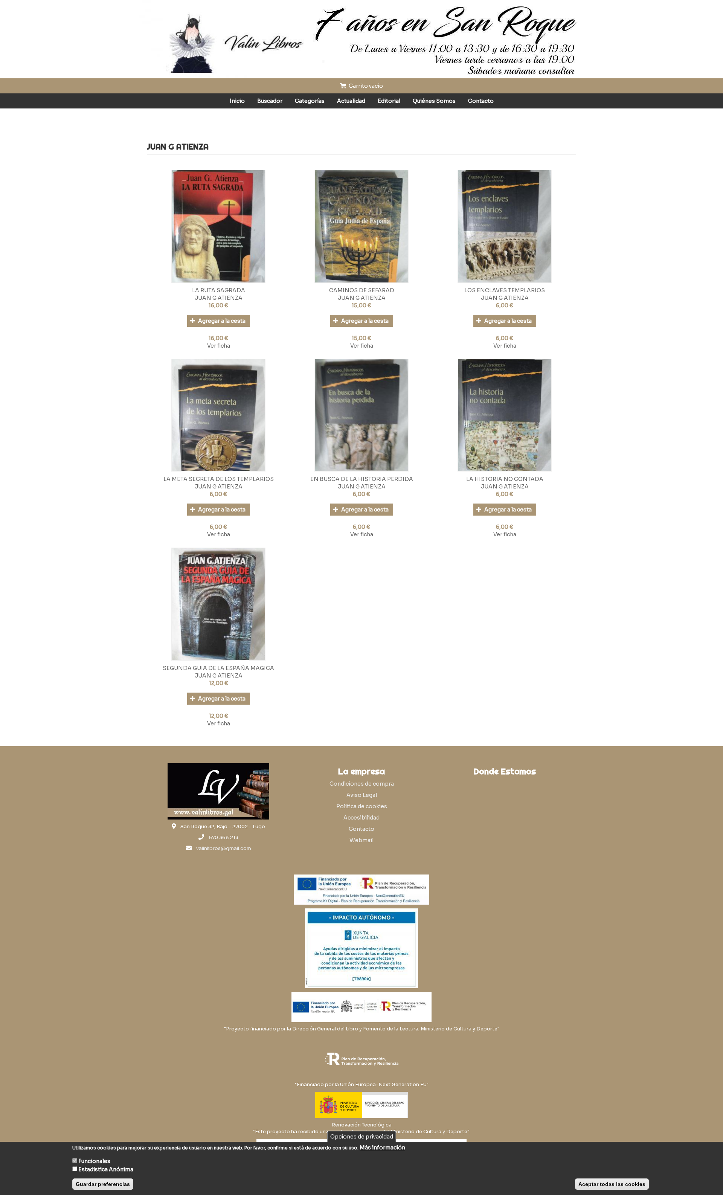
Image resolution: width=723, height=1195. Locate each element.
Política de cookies (361, 806)
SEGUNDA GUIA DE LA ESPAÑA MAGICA (218, 668)
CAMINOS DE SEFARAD (361, 290)
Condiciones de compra (361, 783)
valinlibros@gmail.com (223, 849)
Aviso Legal (361, 795)
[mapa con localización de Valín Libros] (504, 816)
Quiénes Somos (434, 101)
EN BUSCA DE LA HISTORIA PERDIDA (361, 479)
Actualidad (351, 101)
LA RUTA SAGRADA (218, 290)
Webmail (361, 840)
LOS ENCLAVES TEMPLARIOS (504, 290)
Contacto (481, 101)
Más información (382, 1147)
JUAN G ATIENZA (219, 298)
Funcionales (94, 1161)
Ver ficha (218, 345)
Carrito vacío (365, 85)
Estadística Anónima (105, 1169)
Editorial (389, 101)
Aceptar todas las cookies (611, 1184)
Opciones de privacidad (361, 1136)
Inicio (237, 101)
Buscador (269, 101)
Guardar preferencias (103, 1184)
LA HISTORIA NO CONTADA (504, 479)
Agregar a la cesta (221, 320)
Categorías (310, 101)
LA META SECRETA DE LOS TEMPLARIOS (218, 479)
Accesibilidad (361, 817)
